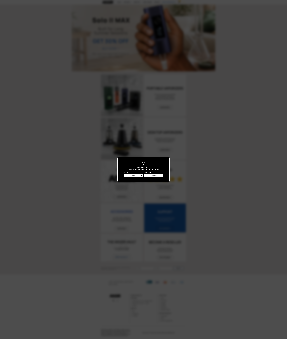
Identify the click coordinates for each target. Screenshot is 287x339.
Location (126, 172)
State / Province (148, 172)
